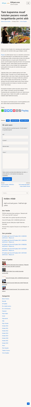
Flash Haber (5, 313)
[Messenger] (8, 110)
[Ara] (27, 193)
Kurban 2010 (5, 325)
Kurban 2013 (5, 333)
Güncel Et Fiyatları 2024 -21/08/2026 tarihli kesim (13, 220)
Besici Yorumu (5, 298)
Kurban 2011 (5, 328)
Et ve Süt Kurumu (6, 308)
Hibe (3, 321)
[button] (28, 3)
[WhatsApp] (2, 110)
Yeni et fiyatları (23, 21)
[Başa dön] (28, 404)
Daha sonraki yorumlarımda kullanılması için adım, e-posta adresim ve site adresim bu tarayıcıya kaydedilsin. (15, 174)
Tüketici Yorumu (6, 350)
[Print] (17, 110)
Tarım (3, 345)
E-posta (5, 140)
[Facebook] (5, 110)
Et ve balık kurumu (6, 306)
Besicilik (4, 301)
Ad (4, 134)
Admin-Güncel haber (6, 21)
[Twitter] (11, 110)
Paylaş (25, 110)
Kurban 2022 (5, 343)
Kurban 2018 (5, 338)
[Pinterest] (14, 110)
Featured (4, 311)
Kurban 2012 (5, 330)
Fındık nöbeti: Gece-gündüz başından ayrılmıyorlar (14, 217)
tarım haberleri (15, 120)
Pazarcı (3, 54)
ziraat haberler (24, 120)
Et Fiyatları (4, 236)
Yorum (4, 152)
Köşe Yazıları (5, 323)
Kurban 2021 (5, 340)
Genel (3, 316)
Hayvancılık (5, 318)
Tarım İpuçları (5, 348)
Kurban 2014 (5, 335)
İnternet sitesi (6, 146)
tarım (8, 120)
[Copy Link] (19, 110)
